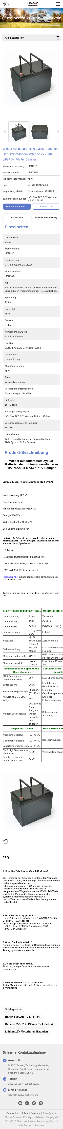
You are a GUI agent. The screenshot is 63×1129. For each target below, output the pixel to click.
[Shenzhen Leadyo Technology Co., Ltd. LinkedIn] (27, 1104)
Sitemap (35, 1113)
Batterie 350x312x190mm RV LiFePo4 (29, 1024)
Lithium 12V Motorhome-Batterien (26, 1031)
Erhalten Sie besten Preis (19, 206)
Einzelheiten (17, 217)
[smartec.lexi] (40, 1104)
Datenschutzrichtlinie (17, 1113)
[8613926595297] (34, 1104)
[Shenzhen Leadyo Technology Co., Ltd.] (32, 4)
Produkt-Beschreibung (46, 217)
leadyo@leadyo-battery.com (23, 1094)
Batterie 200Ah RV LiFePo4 (22, 1016)
